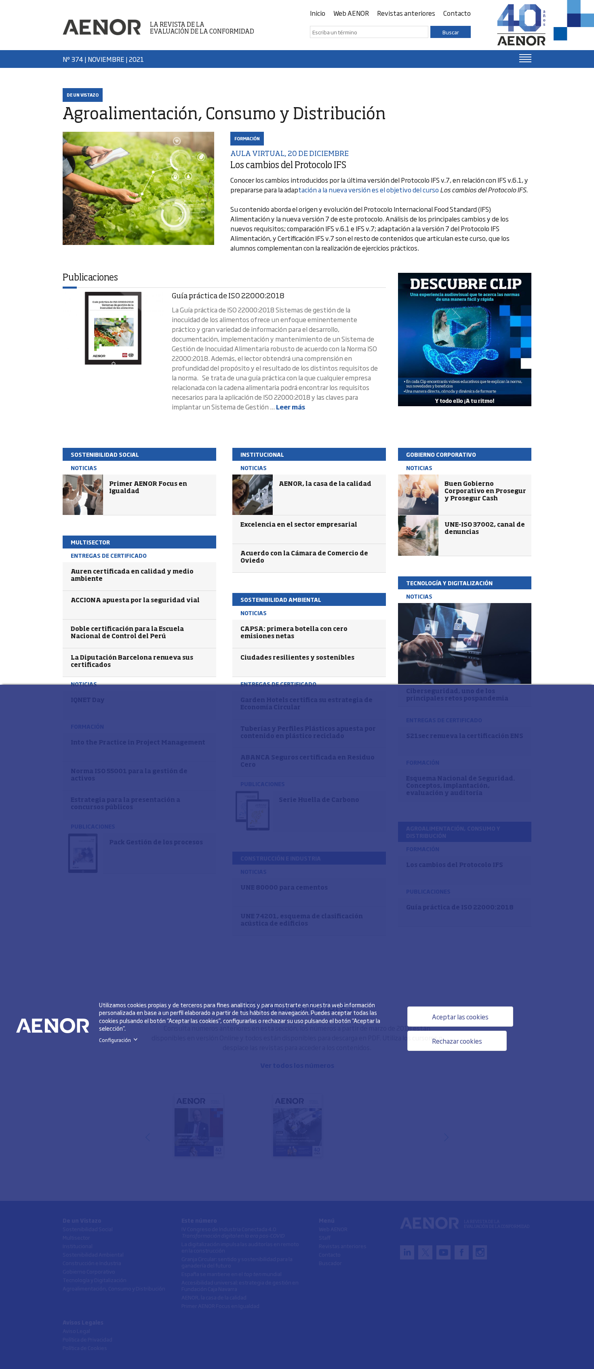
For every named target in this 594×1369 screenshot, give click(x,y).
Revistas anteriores (406, 13)
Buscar (450, 32)
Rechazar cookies (457, 1041)
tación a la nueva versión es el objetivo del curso (369, 189)
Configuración (120, 1040)
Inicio (317, 13)
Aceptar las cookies (460, 1016)
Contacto (457, 13)
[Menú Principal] (525, 58)
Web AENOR (351, 13)
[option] (464, 339)
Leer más (290, 406)
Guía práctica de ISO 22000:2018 (228, 296)
